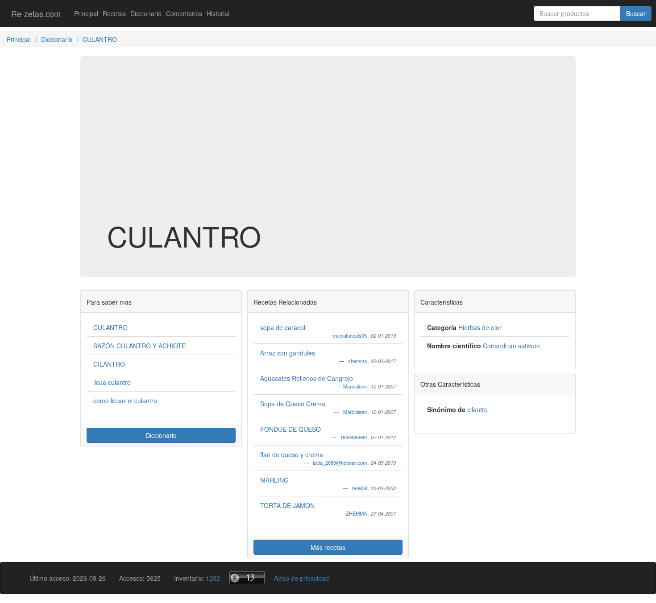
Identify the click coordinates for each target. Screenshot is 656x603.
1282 (213, 578)
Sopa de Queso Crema (292, 403)
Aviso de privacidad (301, 578)
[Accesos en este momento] (247, 578)
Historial (218, 13)
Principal (86, 13)
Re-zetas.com (36, 13)
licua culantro (112, 382)
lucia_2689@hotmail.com (340, 462)
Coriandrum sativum (511, 345)
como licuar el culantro (125, 400)
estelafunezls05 (350, 335)
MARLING (274, 479)
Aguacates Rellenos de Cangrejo (306, 378)
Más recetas (328, 547)
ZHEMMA (357, 513)
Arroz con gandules (287, 352)
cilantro (477, 409)
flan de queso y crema (291, 454)
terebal (360, 487)
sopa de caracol (282, 327)
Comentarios (184, 13)
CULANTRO (110, 327)
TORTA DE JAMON (287, 505)
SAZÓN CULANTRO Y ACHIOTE (139, 345)
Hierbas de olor (480, 327)
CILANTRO (109, 363)
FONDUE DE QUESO (290, 429)
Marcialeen (355, 386)
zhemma (358, 360)
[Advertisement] (328, 149)
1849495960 (354, 437)
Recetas (114, 13)
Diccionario (146, 13)
